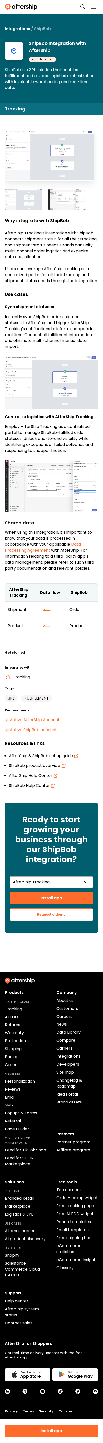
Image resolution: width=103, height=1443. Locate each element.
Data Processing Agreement (43, 547)
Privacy (11, 1411)
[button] (51, 159)
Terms (28, 1411)
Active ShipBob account (33, 730)
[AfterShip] (22, 7)
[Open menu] (94, 7)
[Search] (83, 6)
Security (46, 1411)
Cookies (65, 1411)
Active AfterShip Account (35, 720)
